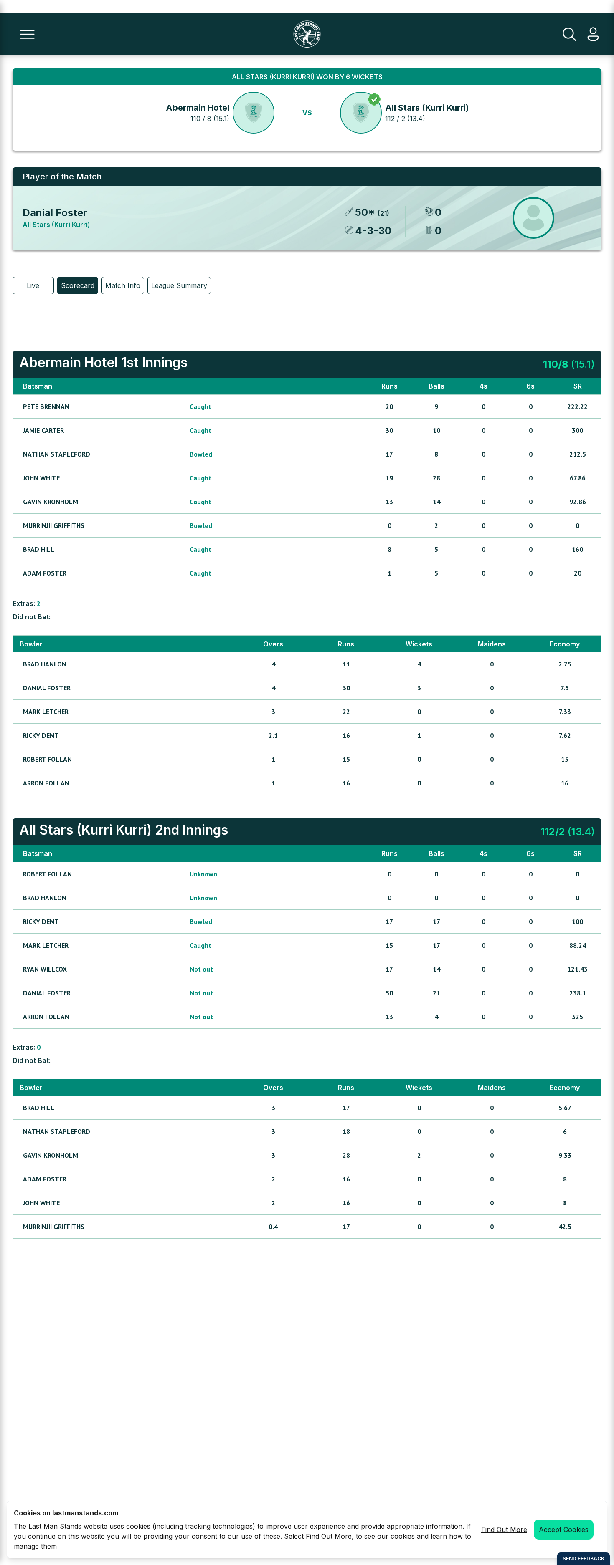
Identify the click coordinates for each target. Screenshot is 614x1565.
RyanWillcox (45, 969)
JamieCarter (43, 430)
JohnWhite (41, 478)
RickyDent (41, 735)
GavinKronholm (50, 501)
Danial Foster (55, 213)
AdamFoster (44, 573)
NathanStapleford (56, 454)
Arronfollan (46, 783)
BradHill (38, 549)
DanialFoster (47, 688)
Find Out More (504, 1529)
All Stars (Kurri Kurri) (427, 108)
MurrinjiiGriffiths (53, 525)
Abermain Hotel (197, 108)
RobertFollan (47, 759)
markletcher (46, 711)
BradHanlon (44, 664)
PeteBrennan (46, 406)
